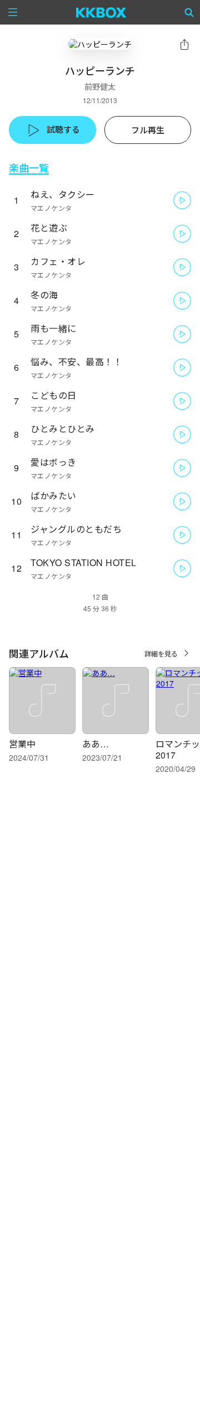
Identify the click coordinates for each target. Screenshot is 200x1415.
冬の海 (44, 294)
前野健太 (100, 86)
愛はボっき (54, 462)
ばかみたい (54, 495)
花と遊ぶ (49, 227)
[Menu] (12, 12)
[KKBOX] (101, 12)
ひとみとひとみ (63, 428)
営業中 (22, 743)
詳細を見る (161, 653)
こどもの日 (54, 395)
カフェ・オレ (58, 261)
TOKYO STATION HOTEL (84, 562)
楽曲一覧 (29, 168)
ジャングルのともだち (76, 529)
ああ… (95, 743)
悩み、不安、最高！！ (76, 361)
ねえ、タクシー (63, 194)
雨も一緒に (54, 328)
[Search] (189, 12)
